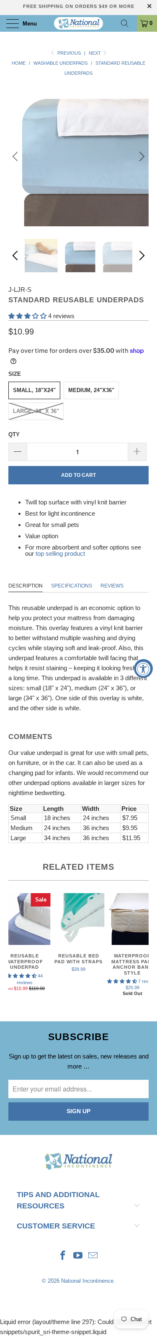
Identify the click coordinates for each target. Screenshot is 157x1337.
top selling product (60, 553)
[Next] (140, 156)
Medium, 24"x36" (91, 390)
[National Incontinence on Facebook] (63, 1256)
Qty (14, 434)
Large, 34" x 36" (36, 411)
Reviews (112, 586)
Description (25, 586)
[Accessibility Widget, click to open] (143, 668)
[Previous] (16, 156)
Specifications (71, 586)
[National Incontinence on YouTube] (78, 1256)
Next (95, 53)
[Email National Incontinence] (93, 1256)
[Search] (127, 23)
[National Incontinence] (78, 23)
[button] (27, 315)
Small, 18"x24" (34, 390)
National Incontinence (87, 1281)
